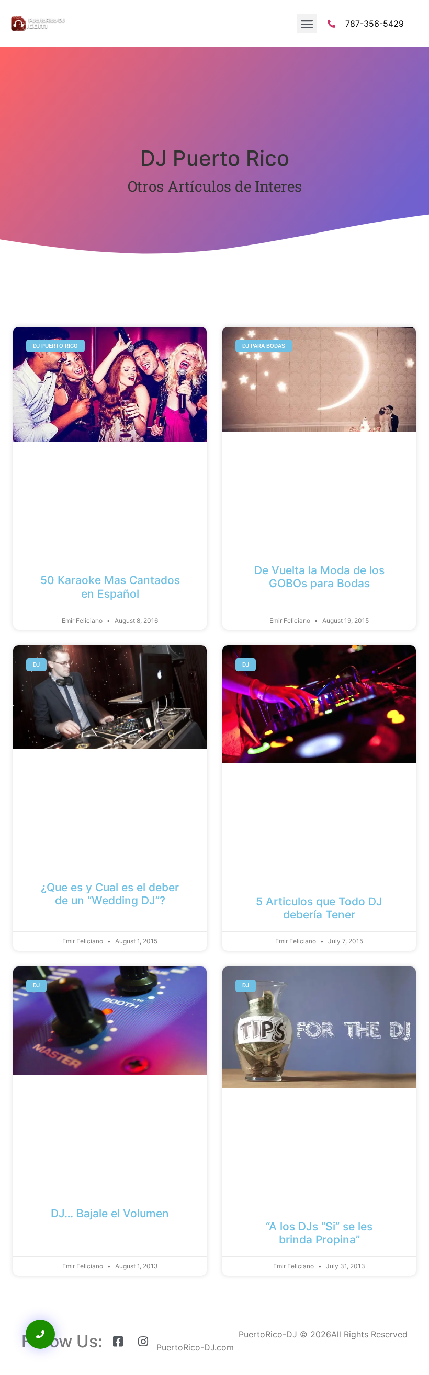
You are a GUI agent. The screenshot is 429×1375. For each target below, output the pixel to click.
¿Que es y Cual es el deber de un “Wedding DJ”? (110, 894)
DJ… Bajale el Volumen (110, 1213)
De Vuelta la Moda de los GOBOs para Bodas (319, 577)
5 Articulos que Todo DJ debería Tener (319, 908)
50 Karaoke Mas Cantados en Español (110, 587)
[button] (307, 23)
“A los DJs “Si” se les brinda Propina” (319, 1233)
